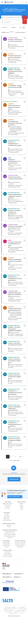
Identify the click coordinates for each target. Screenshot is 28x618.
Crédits (20, 613)
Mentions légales (22, 607)
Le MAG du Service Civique (9, 523)
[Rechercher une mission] (25, 19)
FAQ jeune (6, 546)
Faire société (9, 537)
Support (23, 611)
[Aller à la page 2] (23, 456)
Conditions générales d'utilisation (10, 607)
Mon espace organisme (20, 545)
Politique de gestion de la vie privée (10, 608)
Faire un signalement (14, 496)
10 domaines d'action (6, 543)
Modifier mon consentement (9, 610)
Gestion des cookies (22, 608)
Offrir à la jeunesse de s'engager (10, 534)
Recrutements (16, 611)
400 (20, 456)
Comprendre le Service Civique (10, 530)
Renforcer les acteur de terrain (9, 536)
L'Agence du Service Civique (8, 503)
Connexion (8, 506)
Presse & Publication (7, 504)
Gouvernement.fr (7, 517)
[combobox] (21, 32)
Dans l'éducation (7, 551)
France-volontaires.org (7, 520)
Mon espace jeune (6, 545)
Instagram (21, 506)
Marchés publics (9, 611)
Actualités (9, 526)
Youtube (21, 508)
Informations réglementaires (21, 610)
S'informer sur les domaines (7, 556)
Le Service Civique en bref (9, 531)
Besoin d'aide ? (7, 508)
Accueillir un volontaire (20, 540)
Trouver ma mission (7, 550)
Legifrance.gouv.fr (7, 518)
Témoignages (8, 525)
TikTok (21, 509)
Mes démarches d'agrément (20, 543)
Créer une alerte (14, 479)
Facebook (21, 503)
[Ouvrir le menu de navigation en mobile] (2, 2)
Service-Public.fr (7, 515)
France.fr (6, 514)
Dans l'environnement (7, 554)
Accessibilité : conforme (12, 613)
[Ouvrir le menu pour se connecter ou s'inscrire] (26, 2)
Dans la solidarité (7, 553)
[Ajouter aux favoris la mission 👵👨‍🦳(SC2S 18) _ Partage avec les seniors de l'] (24, 84)
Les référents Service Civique (10, 533)
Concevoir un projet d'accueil (20, 542)
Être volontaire (6, 540)
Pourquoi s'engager (6, 542)
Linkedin (21, 504)
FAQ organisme (20, 546)
